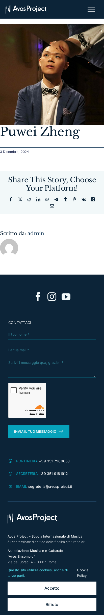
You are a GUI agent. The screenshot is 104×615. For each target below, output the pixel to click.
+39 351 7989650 (54, 461)
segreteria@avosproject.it (50, 486)
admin (36, 233)
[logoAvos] (26, 7)
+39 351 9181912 (53, 473)
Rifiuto (52, 604)
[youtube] (66, 296)
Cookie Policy (82, 573)
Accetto (52, 588)
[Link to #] (91, 9)
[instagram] (51, 296)
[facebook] (38, 296)
